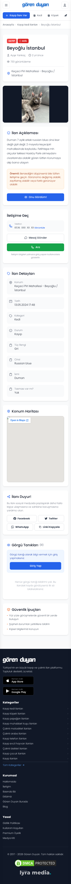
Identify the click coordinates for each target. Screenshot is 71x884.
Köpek (55, 15)
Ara (38, 247)
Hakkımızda (9, 781)
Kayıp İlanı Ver (18, 15)
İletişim (7, 786)
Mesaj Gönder (38, 237)
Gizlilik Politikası (11, 823)
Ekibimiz (7, 796)
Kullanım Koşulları (13, 828)
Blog (5, 806)
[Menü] (6, 5)
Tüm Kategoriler (12, 765)
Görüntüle (39, 227)
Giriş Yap (35, 566)
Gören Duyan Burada (15, 801)
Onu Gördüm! (38, 197)
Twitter (53, 518)
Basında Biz (9, 791)
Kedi (39, 15)
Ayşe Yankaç (18, 55)
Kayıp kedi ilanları (27, 24)
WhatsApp (22, 527)
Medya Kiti (9, 838)
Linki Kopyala (51, 527)
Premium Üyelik (12, 833)
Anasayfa (8, 24)
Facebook (24, 518)
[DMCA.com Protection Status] (35, 863)
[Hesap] (64, 5)
